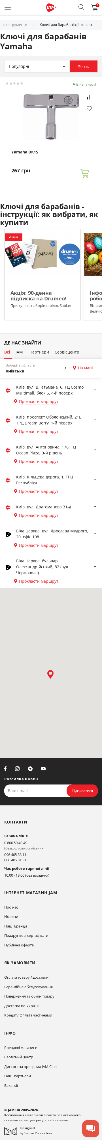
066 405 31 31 (15, 859)
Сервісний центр (18, 1056)
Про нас (11, 907)
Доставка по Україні (21, 1005)
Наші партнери (17, 1075)
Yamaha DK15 (24, 152)
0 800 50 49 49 (15, 842)
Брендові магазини (20, 1047)
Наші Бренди (15, 926)
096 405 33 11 (15, 854)
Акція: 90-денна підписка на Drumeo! (38, 295)
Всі (7, 352)
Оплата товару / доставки (26, 977)
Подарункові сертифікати (26, 935)
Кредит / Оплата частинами (28, 1015)
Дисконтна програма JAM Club (30, 1066)
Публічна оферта (19, 945)
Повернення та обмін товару (29, 996)
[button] (81, 7)
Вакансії (11, 1085)
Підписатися (82, 790)
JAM (19, 352)
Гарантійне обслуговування (28, 986)
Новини (11, 916)
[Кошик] (84, 173)
